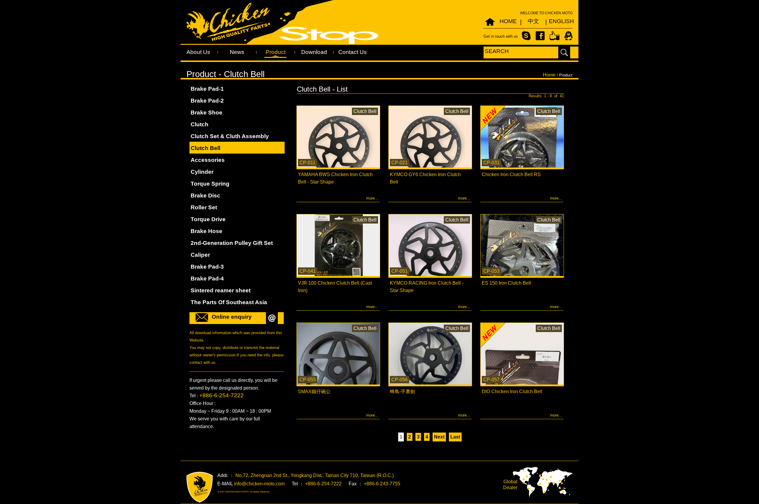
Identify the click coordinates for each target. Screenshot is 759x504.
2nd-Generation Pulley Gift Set (232, 243)
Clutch (199, 124)
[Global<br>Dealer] (543, 481)
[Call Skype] (526, 35)
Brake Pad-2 (207, 101)
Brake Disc (205, 195)
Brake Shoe (206, 112)
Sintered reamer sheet (221, 290)
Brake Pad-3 (207, 267)
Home (549, 74)
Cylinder (202, 172)
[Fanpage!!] (554, 35)
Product (276, 52)
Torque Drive (208, 219)
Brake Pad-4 (207, 278)
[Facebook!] (540, 35)
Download (314, 52)
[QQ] (568, 35)
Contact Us (352, 52)
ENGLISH (558, 21)
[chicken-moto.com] (199, 487)
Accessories (208, 160)
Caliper (200, 255)
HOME (508, 21)
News (237, 52)
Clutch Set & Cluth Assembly (230, 136)
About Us (198, 52)
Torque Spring (210, 184)
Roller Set (204, 207)
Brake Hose (206, 231)
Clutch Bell (205, 148)
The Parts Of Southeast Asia (229, 302)
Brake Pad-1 (207, 89)
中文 (533, 21)
